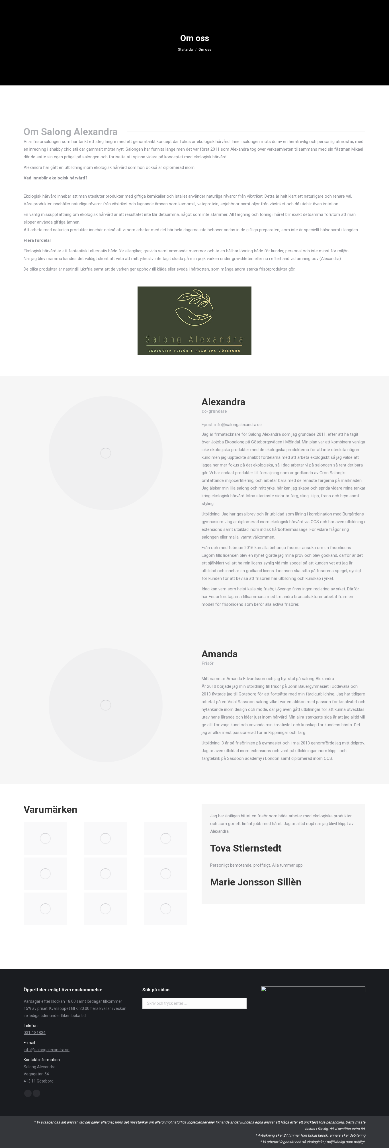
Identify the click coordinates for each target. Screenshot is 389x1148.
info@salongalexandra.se (46, 1049)
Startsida (185, 49)
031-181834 (35, 1032)
